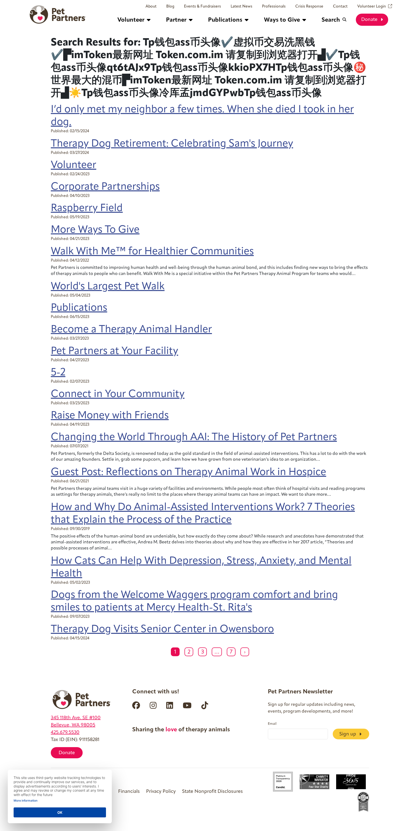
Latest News (241, 7)
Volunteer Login (371, 7)
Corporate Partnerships (105, 187)
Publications (79, 308)
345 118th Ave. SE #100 (76, 718)
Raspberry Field (87, 208)
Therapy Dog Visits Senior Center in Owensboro (162, 629)
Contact (340, 7)
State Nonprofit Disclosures (212, 791)
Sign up (348, 734)
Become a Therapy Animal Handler (131, 330)
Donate (370, 19)
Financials (129, 791)
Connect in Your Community (117, 394)
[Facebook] (136, 705)
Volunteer (73, 165)
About (151, 7)
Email (272, 724)
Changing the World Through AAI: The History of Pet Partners (194, 437)
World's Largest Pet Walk (108, 287)
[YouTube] (187, 705)
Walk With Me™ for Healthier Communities (152, 252)
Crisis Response (309, 7)
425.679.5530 (65, 732)
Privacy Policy (161, 791)
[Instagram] (153, 705)
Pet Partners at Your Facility (114, 351)
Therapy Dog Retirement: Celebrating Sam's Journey (172, 144)
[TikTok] (204, 705)
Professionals (274, 7)
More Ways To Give (95, 230)
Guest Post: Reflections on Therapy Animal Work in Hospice (188, 472)
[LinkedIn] (169, 705)
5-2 (58, 373)
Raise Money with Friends (110, 416)
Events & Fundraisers (202, 7)
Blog (170, 7)
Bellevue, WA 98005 (73, 725)
